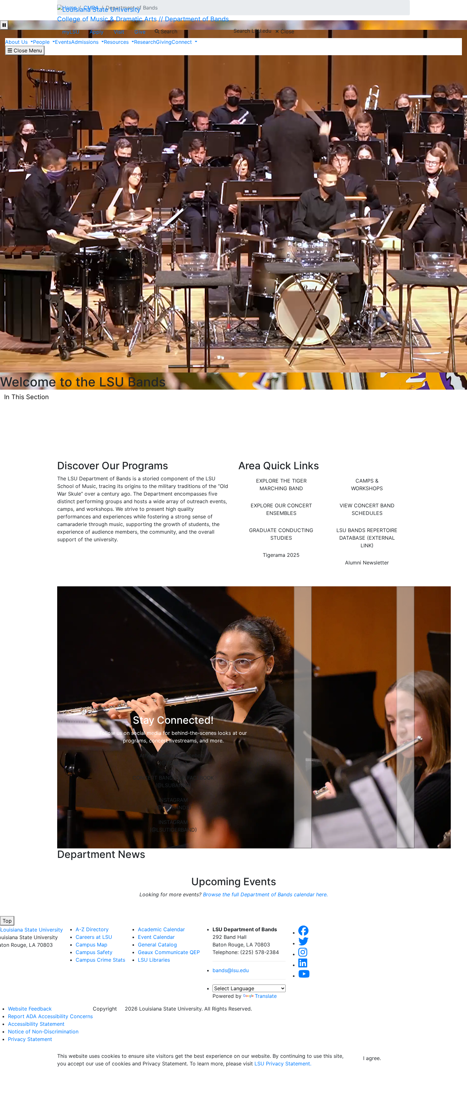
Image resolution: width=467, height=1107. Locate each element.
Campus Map (91, 944)
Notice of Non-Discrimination (43, 1031)
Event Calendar (156, 937)
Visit (119, 32)
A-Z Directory (92, 929)
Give (140, 32)
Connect (182, 42)
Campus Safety (94, 952)
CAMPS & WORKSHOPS (367, 484)
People (42, 42)
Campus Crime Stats (100, 960)
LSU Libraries (154, 960)
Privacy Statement (30, 1039)
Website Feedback (30, 1008)
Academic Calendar (161, 929)
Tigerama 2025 (281, 555)
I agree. (372, 1058)
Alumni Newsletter (367, 562)
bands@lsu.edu (231, 970)
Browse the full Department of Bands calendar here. (265, 894)
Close (286, 31)
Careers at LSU (94, 937)
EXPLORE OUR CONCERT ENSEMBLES (281, 509)
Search (168, 31)
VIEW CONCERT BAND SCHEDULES (367, 509)
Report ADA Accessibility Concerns (50, 1016)
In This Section (26, 397)
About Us (17, 42)
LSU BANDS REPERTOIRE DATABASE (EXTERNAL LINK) (366, 538)
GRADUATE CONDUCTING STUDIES (281, 534)
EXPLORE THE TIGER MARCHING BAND (281, 484)
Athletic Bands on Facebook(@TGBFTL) (173, 759)
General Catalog (157, 944)
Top (7, 921)
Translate (266, 996)
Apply (97, 32)
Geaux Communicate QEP (169, 952)
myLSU (70, 32)
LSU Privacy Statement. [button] (282, 1063)
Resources (117, 42)
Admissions (85, 42)
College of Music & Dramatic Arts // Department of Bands (143, 19)
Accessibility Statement (36, 1024)
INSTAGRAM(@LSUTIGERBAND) (173, 826)
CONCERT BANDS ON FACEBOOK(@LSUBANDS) (173, 781)
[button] (303, 717)
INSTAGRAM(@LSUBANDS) (173, 804)
